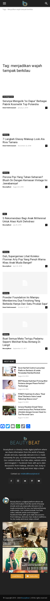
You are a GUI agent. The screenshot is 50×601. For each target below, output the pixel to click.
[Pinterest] (31, 481)
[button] (46, 3)
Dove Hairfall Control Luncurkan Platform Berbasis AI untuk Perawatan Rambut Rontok (31, 370)
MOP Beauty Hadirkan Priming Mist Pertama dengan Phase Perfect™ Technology (32, 383)
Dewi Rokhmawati (9, 108)
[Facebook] (11, 481)
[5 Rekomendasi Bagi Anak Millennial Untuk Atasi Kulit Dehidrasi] (25, 204)
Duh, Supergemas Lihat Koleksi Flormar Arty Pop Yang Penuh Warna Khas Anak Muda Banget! (24, 259)
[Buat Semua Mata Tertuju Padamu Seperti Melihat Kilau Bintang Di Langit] (25, 324)
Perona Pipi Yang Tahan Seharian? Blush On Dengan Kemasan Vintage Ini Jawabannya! (25, 180)
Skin (4, 214)
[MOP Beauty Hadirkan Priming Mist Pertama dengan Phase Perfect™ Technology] (9, 384)
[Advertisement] (25, 37)
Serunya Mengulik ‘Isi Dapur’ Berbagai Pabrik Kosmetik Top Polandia (25, 103)
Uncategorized (8, 97)
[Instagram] (18, 480)
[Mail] (25, 481)
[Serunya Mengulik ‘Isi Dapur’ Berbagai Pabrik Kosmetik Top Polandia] (25, 86)
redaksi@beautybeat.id (30, 473)
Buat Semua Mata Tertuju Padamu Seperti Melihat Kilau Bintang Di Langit (23, 342)
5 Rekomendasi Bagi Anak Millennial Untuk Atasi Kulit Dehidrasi (24, 220)
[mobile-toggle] (4, 3)
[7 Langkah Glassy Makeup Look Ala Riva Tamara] (25, 124)
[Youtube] (38, 481)
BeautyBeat (7, 187)
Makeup (6, 135)
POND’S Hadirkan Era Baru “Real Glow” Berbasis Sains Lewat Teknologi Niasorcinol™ (31, 396)
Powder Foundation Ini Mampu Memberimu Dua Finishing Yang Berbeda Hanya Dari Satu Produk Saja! (25, 300)
